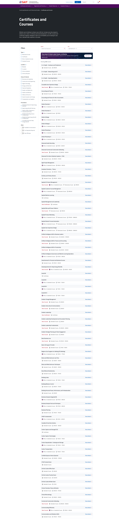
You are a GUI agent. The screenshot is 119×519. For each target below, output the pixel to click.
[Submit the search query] (64, 48)
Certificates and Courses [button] (25, 6)
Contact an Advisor (69, 2)
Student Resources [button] (53, 6)
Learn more (87, 55)
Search (42, 46)
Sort (68, 46)
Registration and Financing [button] (39, 6)
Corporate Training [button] (64, 6)
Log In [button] (77, 2)
